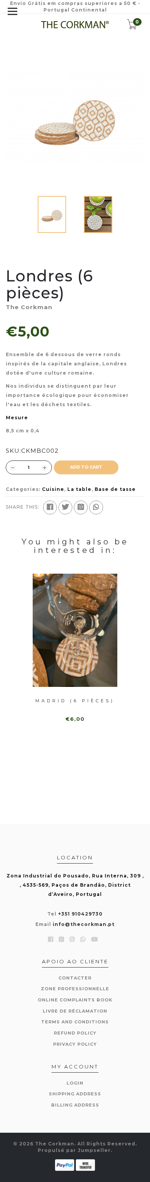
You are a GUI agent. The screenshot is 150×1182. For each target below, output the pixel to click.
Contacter (75, 978)
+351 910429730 (80, 914)
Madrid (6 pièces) (75, 700)
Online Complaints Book (75, 1000)
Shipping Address (75, 1094)
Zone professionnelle (75, 988)
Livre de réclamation (75, 1011)
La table (79, 489)
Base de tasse (115, 489)
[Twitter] (65, 507)
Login (75, 1083)
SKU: (13, 450)
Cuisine (53, 489)
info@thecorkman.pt (84, 924)
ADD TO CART (86, 467)
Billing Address (75, 1105)
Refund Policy (75, 1033)
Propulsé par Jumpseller (74, 1150)
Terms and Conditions (75, 1022)
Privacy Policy (75, 1044)
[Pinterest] (81, 507)
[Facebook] (50, 507)
